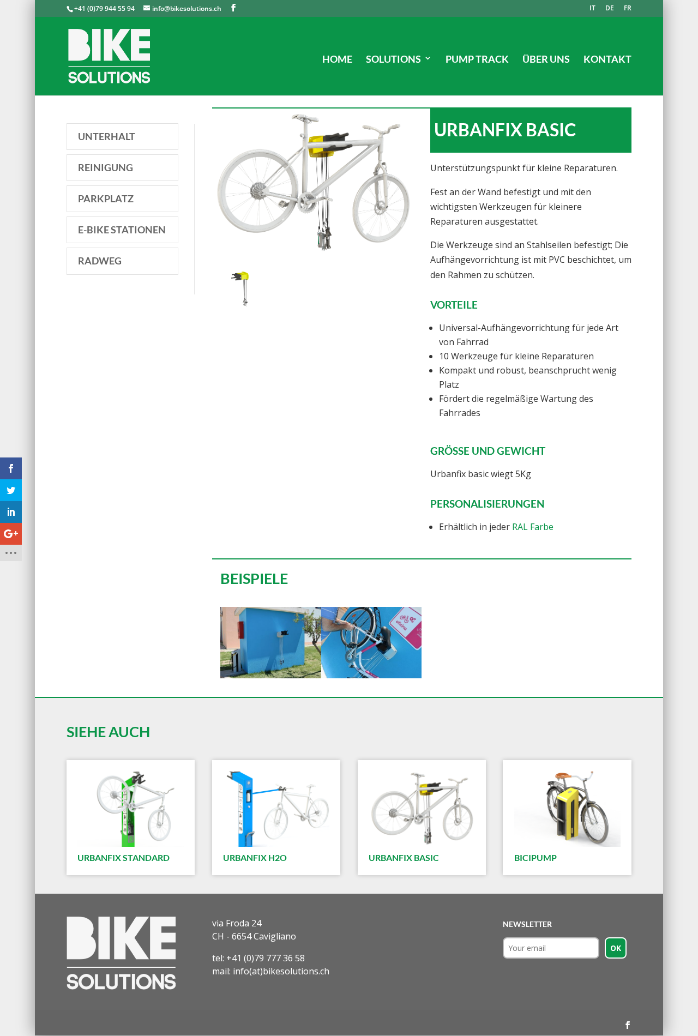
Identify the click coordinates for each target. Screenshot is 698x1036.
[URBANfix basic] (421, 809)
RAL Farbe (532, 527)
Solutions (393, 59)
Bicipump (535, 857)
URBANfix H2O (255, 857)
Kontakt (607, 59)
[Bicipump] (567, 809)
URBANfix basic (404, 857)
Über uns (546, 59)
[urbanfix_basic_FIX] (242, 310)
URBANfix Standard (123, 857)
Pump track (477, 59)
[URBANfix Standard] (130, 809)
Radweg (100, 261)
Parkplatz (106, 198)
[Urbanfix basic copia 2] (270, 678)
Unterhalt (106, 136)
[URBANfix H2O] (276, 809)
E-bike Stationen (122, 230)
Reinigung (105, 167)
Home (337, 59)
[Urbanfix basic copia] (371, 678)
